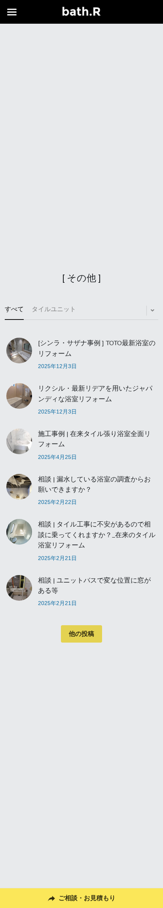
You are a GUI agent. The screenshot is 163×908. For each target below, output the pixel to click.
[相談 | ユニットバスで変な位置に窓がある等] (19, 588)
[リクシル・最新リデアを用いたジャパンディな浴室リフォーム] (19, 396)
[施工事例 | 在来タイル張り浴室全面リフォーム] (19, 441)
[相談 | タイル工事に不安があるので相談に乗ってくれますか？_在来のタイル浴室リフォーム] (19, 532)
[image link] (81, 11)
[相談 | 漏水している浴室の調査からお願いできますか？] (19, 487)
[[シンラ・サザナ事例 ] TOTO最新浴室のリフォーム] (19, 350)
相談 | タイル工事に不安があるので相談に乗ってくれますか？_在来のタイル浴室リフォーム (96, 535)
